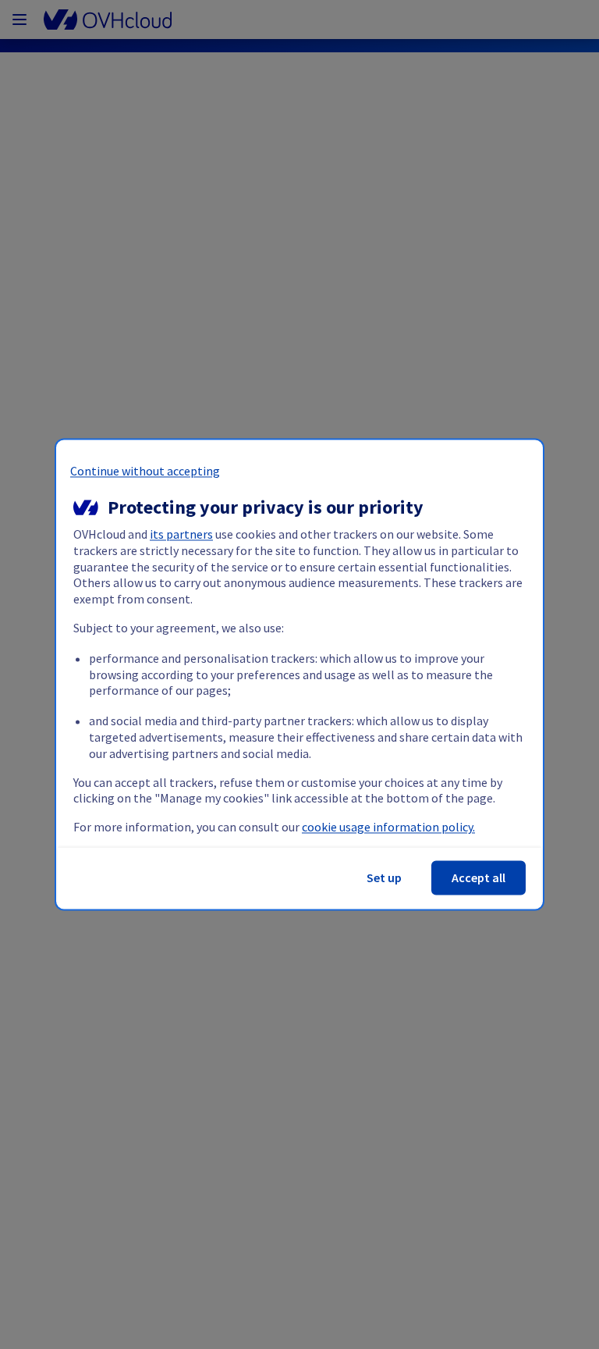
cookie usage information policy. (388, 827)
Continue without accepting (145, 471)
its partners (181, 535)
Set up (384, 878)
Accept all (478, 878)
